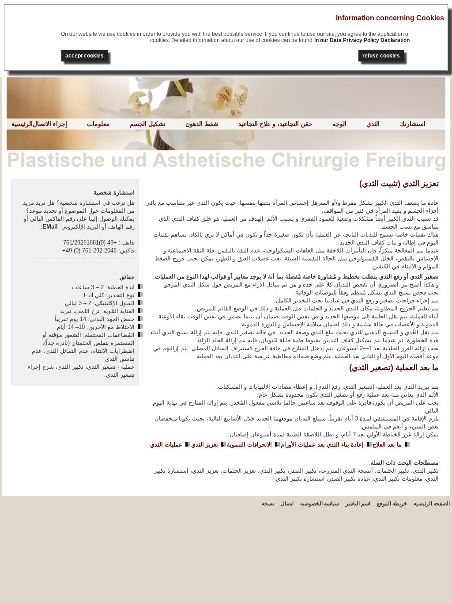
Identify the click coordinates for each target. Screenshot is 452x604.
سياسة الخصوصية (319, 504)
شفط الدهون (201, 123)
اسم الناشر (358, 504)
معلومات (98, 123)
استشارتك (412, 123)
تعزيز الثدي (204, 444)
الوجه (339, 123)
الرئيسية (22, 123)
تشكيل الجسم (148, 123)
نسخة (268, 504)
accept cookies (84, 56)
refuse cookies (381, 56)
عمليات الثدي (166, 444)
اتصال (287, 504)
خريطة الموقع (392, 504)
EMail (50, 226)
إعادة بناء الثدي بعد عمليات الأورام (322, 444)
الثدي (373, 123)
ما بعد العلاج (387, 444)
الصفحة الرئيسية (432, 504)
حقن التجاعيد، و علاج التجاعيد (275, 123)
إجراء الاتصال (50, 123)
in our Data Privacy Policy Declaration (362, 40)
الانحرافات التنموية (249, 444)
